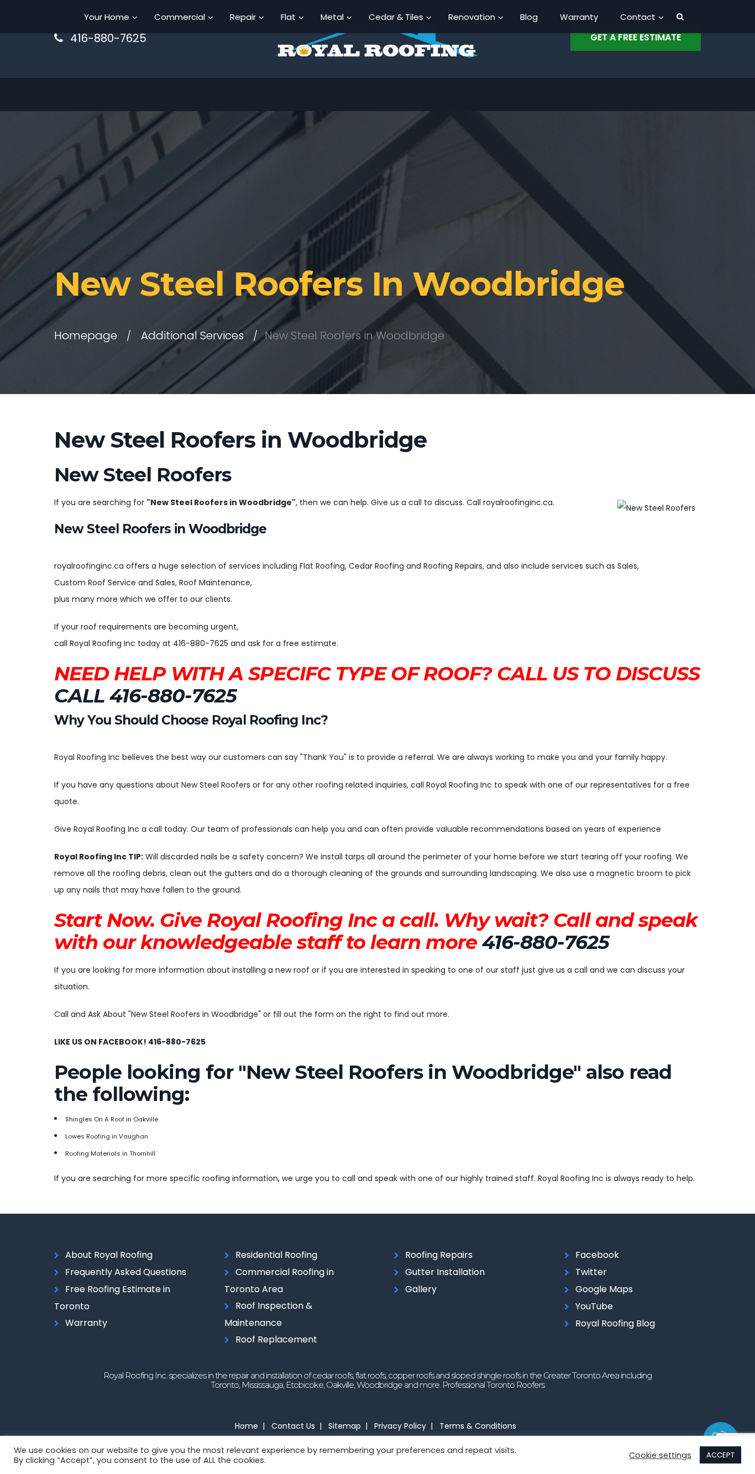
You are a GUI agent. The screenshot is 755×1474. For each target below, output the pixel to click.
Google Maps (604, 1289)
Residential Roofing (276, 1255)
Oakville (340, 1384)
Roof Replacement (276, 1339)
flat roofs (370, 1375)
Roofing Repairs (439, 1255)
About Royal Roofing (109, 1255)
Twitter (591, 1272)
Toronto (225, 1384)
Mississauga (262, 1384)
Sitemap (344, 1425)
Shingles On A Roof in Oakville (111, 1119)
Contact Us (293, 1425)
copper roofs (411, 1375)
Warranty (86, 1322)
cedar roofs (332, 1375)
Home (246, 1425)
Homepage (85, 335)
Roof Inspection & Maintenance (268, 1314)
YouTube (594, 1306)
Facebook (597, 1255)
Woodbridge (379, 1384)
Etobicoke (304, 1384)
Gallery (421, 1289)
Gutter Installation (445, 1272)
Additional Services (192, 335)
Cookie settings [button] (660, 1455)
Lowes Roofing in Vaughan (106, 1136)
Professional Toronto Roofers (493, 1384)
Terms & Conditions (477, 1425)
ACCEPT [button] (720, 1455)
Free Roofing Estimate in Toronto (112, 1298)
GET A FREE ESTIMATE (635, 37)
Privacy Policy (400, 1425)
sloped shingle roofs (486, 1375)
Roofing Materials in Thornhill (110, 1153)
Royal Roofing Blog (615, 1323)
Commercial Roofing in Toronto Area (279, 1280)
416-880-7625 (108, 38)
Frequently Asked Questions (125, 1272)
